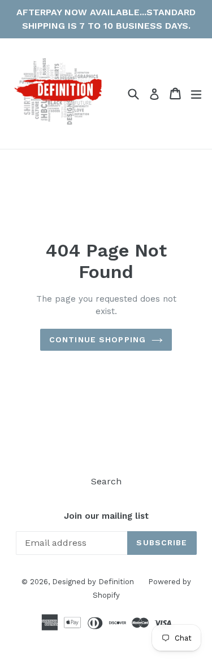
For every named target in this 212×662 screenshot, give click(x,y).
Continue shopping (97, 339)
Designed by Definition (93, 581)
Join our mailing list (106, 516)
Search (106, 481)
